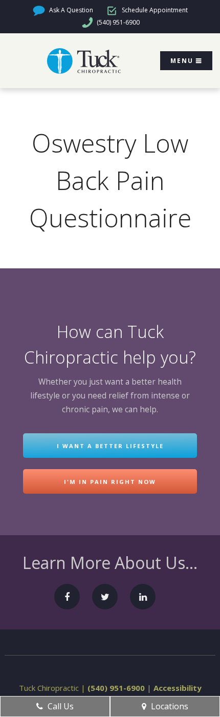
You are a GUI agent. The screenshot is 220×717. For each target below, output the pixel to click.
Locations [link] (168, 706)
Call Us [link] (60, 706)
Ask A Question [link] (70, 10)
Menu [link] (181, 60)
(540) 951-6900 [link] (117, 22)
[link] (84, 60)
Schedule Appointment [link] (154, 10)
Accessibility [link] (177, 688)
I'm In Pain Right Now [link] (110, 482)
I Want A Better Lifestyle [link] (110, 446)
